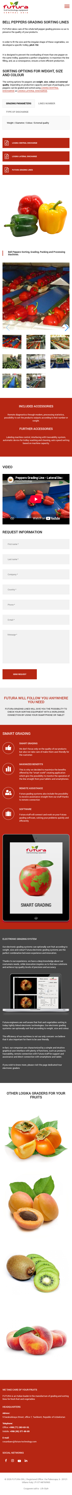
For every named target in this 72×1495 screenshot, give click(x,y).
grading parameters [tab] (18, 103)
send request (19, 674)
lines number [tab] (46, 103)
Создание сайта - (36, 1488)
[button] (65, 327)
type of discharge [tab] (17, 111)
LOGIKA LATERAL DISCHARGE (32, 90)
